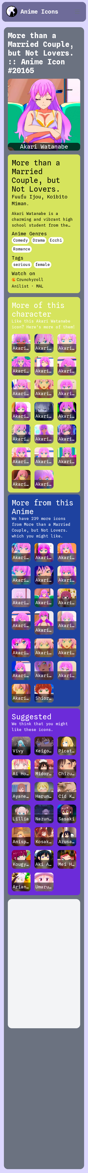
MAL (40, 286)
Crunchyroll (30, 279)
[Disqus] (44, 963)
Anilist (20, 286)
